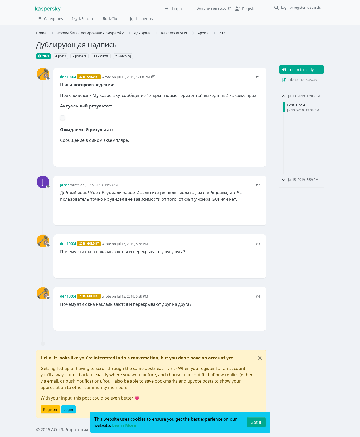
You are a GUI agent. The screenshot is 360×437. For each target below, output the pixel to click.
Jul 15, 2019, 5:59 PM (132, 296)
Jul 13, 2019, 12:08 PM (133, 76)
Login (68, 409)
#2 (258, 184)
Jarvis (64, 184)
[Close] (260, 357)
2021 (45, 56)
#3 (258, 243)
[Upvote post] (237, 154)
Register (50, 409)
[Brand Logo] (48, 8)
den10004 (68, 76)
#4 (258, 296)
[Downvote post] (255, 154)
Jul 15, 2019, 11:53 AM (102, 184)
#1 (258, 76)
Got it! (256, 422)
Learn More (124, 425)
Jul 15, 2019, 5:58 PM (132, 243)
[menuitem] (173, 8)
